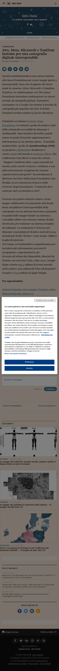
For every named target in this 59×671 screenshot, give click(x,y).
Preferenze (29, 362)
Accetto (29, 368)
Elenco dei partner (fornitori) (15, 354)
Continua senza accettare (45, 300)
